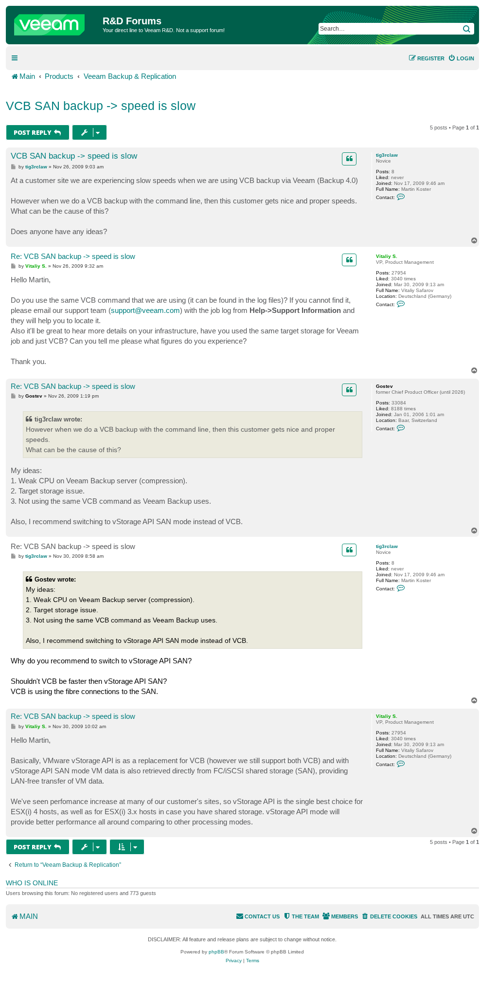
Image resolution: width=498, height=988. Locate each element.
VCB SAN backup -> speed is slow (101, 105)
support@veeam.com (145, 310)
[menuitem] (461, 58)
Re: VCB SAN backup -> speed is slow (73, 256)
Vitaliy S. (386, 256)
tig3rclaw (387, 155)
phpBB (216, 951)
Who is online (32, 883)
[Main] (55, 22)
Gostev (384, 386)
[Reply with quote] (349, 158)
